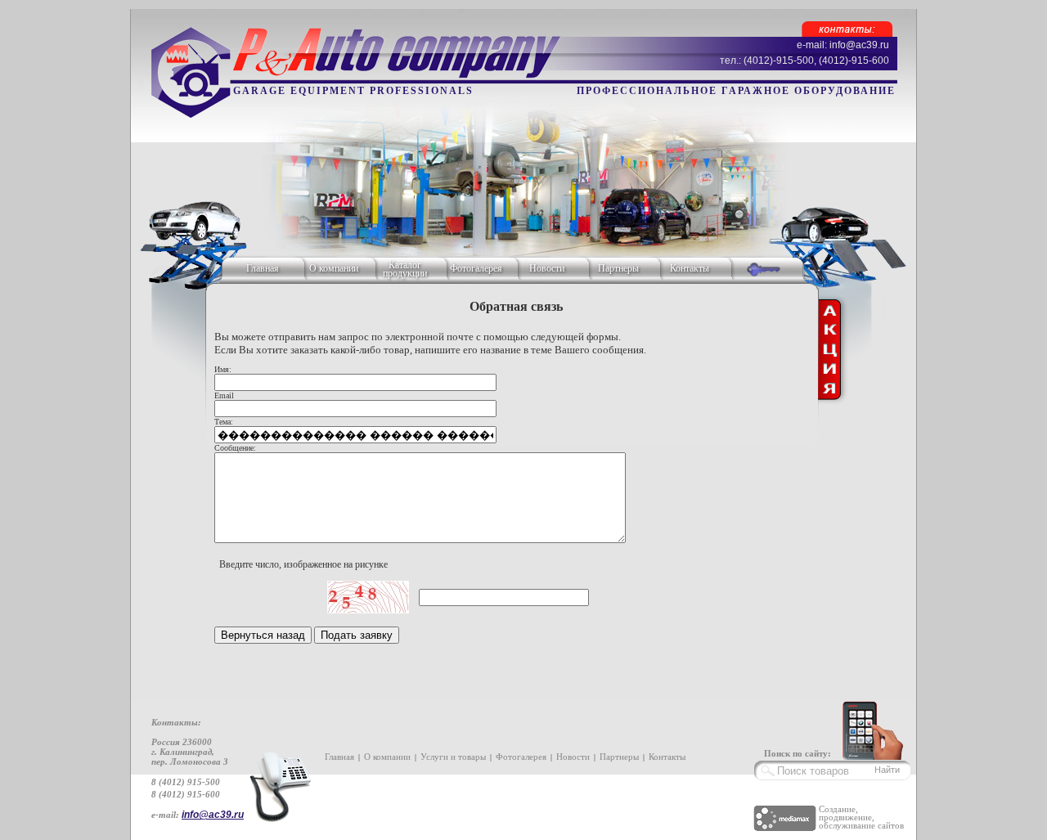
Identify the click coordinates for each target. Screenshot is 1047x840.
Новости (546, 268)
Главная (262, 268)
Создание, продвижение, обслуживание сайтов (861, 817)
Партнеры (618, 268)
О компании (333, 268)
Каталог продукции (405, 269)
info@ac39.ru (213, 814)
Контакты (689, 268)
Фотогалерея (476, 268)
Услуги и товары (453, 756)
